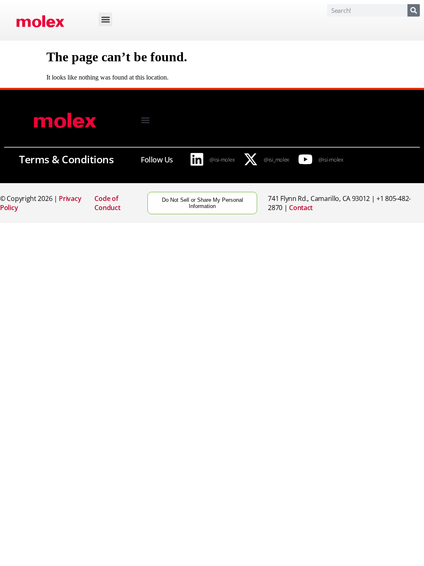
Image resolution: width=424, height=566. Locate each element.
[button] (105, 19)
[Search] (413, 10)
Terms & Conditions (66, 159)
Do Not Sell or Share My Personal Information (202, 203)
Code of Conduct (107, 203)
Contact (301, 207)
